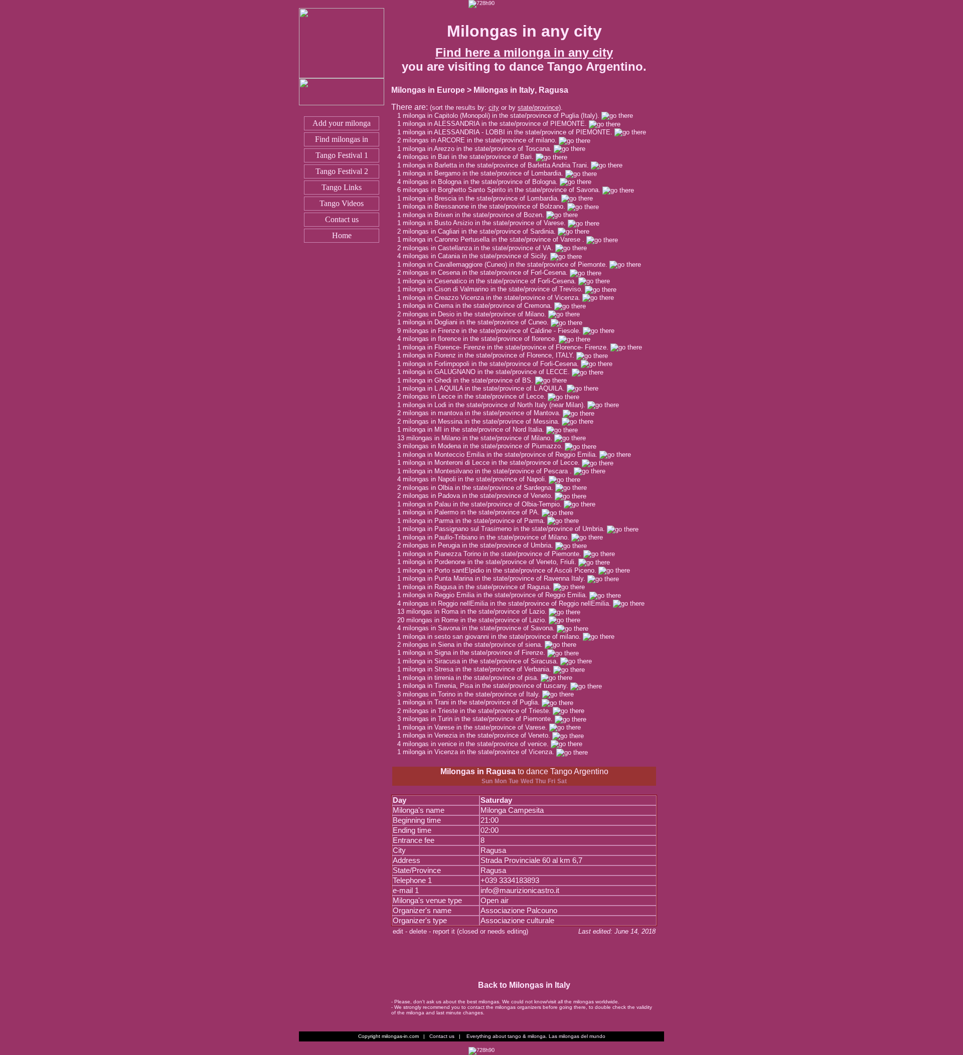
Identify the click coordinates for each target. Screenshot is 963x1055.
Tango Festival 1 (341, 155)
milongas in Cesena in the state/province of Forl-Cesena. (486, 272)
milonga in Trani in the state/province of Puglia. (472, 702)
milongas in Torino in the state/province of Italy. (472, 694)
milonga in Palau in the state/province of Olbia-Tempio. (483, 504)
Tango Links (342, 187)
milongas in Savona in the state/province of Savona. (480, 628)
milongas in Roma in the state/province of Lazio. (477, 611)
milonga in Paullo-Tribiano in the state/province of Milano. (487, 537)
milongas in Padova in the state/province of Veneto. (479, 495)
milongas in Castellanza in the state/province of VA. (479, 248)
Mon (501, 781)
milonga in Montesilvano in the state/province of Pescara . (488, 471)
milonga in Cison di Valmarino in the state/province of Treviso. (494, 289)
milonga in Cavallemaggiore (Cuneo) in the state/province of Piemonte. (506, 264)
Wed (527, 781)
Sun (487, 781)
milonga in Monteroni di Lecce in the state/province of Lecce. (492, 462)
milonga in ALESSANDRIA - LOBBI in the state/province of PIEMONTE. (508, 132)
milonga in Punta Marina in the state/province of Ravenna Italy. (495, 578)
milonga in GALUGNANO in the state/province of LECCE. (487, 372)
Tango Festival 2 (341, 171)
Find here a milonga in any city (524, 52)
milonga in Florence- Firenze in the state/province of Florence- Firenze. (506, 347)
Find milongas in (341, 139)
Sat (562, 781)
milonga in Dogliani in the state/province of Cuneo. (477, 322)
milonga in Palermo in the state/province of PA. (472, 512)
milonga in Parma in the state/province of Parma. (475, 520)
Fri (551, 781)
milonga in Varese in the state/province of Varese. (476, 727)
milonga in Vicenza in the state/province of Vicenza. (479, 752)
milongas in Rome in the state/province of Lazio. (477, 620)
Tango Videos (341, 203)
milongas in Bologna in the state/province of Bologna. (481, 182)
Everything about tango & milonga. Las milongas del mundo (535, 1036)
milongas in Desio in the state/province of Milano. (475, 314)
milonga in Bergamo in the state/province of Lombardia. (484, 173)
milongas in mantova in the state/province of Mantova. (483, 413)
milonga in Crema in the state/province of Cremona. (478, 305)
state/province (538, 107)
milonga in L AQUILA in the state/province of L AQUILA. (485, 388)
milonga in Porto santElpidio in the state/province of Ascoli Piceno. (500, 570)
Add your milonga (341, 123)
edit (398, 931)
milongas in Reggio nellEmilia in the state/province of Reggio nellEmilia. (508, 603)
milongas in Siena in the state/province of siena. (474, 644)
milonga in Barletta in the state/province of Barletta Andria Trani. (497, 165)
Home (342, 235)
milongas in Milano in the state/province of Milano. (480, 438)
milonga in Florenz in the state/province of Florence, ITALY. (489, 355)
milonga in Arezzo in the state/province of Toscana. (478, 148)
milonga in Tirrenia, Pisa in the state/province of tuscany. (486, 685)
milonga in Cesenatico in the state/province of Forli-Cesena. (490, 281)
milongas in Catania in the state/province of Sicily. (476, 256)
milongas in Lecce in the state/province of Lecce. (475, 396)
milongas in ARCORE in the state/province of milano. (481, 140)
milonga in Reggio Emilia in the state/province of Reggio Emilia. (496, 595)
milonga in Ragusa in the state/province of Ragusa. (478, 587)
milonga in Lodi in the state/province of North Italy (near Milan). (495, 405)
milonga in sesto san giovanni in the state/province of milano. (493, 636)
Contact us (342, 219)
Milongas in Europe (428, 90)
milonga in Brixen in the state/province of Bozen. (474, 215)
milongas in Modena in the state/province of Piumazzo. (484, 446)
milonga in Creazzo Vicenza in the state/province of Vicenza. (492, 297)
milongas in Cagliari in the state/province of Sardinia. (480, 231)
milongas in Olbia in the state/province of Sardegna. (479, 487)
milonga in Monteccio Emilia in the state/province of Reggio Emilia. (501, 454)
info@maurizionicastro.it (519, 891)
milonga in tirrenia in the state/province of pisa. (472, 677)
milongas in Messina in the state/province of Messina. (482, 421)
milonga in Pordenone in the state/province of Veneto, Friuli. (490, 562)
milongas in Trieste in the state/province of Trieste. (478, 711)
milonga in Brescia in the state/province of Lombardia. (482, 198)
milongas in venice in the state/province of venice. (477, 744)
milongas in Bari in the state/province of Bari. (469, 156)
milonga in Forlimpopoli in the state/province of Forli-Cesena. (492, 364)
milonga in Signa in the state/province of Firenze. (475, 652)
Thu (540, 781)
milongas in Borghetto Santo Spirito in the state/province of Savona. (502, 190)
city (494, 107)
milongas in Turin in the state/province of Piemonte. (479, 719)
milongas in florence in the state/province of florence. (481, 338)
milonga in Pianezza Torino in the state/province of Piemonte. (493, 554)
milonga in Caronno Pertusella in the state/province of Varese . (494, 239)
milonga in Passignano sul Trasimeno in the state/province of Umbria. (505, 529)
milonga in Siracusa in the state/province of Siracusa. (481, 661)
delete (418, 931)
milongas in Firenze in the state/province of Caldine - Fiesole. (493, 330)
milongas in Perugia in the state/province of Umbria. (479, 545)
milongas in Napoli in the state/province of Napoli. (476, 479)
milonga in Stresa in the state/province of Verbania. (478, 669)
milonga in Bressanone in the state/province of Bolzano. (485, 206)
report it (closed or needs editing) (480, 931)
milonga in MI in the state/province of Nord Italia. (474, 429)
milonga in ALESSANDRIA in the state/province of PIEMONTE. (496, 123)
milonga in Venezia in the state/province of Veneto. (477, 735)
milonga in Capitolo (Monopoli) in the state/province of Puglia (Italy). (502, 115)
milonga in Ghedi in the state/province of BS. (469, 380)
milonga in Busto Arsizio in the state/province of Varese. (485, 223)
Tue (514, 781)
